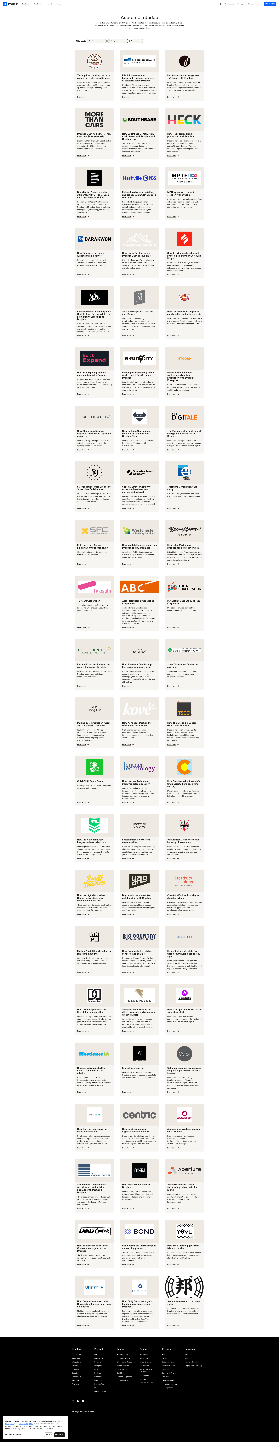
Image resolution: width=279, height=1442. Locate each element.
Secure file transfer (124, 1366)
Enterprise (98, 1366)
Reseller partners (168, 1380)
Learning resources (147, 1383)
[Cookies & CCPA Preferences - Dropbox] (35, 1427)
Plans (96, 1388)
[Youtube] (83, 1401)
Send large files (122, 1354)
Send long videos (123, 1358)
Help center (144, 1354)
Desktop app (76, 1354)
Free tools (75, 1384)
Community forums (169, 1373)
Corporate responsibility (193, 1366)
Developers (166, 1369)
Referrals (165, 1377)
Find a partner (167, 1388)
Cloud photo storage (124, 1362)
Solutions (75, 1369)
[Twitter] (73, 1401)
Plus (96, 1354)
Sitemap (143, 1379)
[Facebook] (78, 1401)
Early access (76, 1377)
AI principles (144, 1375)
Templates (76, 1380)
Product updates (100, 1391)
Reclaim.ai (98, 1380)
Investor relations (191, 1362)
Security (75, 1373)
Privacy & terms (145, 1362)
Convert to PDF (122, 1380)
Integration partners (169, 1384)
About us (188, 1354)
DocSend (97, 1373)
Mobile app (76, 1358)
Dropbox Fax (99, 1384)
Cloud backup (122, 1369)
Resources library (168, 1366)
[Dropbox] (12, 4)
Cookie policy (144, 1366)
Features (75, 1366)
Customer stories (168, 1362)
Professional (98, 1358)
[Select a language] (220, 4)
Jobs (186, 1358)
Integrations (76, 1362)
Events (164, 1358)
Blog (163, 1354)
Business (97, 1362)
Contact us (144, 1358)
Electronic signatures (125, 1377)
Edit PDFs (120, 1373)
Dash (96, 1369)
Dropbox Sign (99, 1377)
